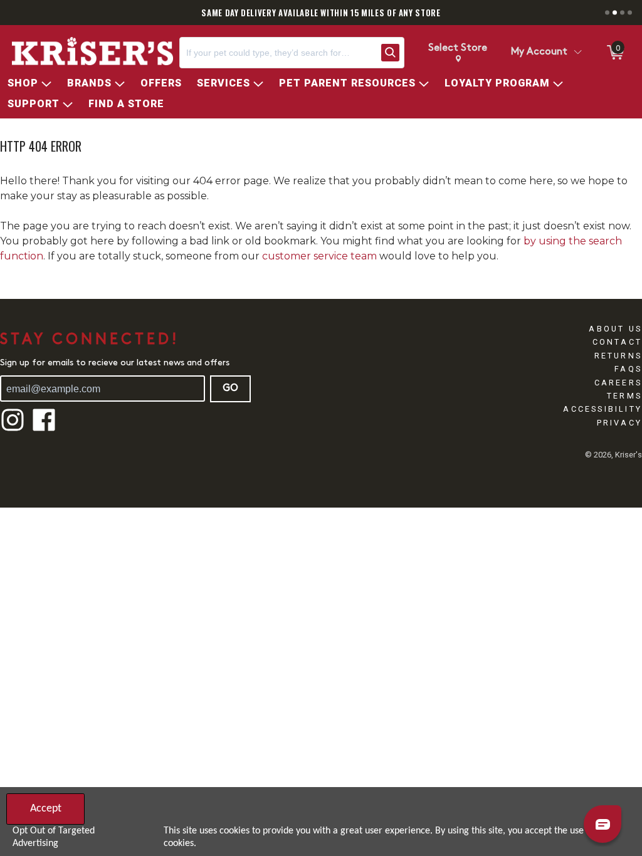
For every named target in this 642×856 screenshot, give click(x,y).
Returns (618, 355)
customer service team (319, 256)
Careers (618, 382)
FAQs (628, 368)
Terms (624, 395)
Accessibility (602, 409)
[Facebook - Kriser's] (43, 429)
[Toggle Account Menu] (577, 52)
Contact (617, 342)
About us (615, 328)
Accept (45, 809)
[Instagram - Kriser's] (12, 429)
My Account (539, 52)
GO (230, 389)
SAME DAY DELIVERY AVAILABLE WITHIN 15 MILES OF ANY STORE (320, 12)
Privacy (619, 422)
